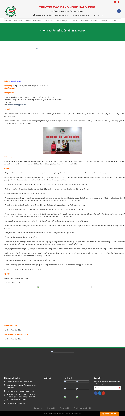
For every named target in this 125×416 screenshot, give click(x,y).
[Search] (120, 21)
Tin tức (28, 21)
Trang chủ (8, 21)
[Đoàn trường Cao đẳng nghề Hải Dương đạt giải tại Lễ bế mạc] (70, 384)
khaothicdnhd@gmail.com (17, 105)
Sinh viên (74, 21)
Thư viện (104, 21)
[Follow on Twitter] (99, 393)
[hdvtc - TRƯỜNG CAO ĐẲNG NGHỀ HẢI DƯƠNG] (11, 11)
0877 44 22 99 (11, 400)
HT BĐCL (94, 21)
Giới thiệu (18, 21)
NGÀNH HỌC (37, 21)
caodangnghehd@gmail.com (81, 15)
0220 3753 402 (21, 400)
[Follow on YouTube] (103, 393)
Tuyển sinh (49, 21)
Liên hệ (113, 21)
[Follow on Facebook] (119, 11)
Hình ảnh (68, 378)
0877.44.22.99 (98, 15)
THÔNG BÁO (85, 21)
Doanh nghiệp (62, 21)
